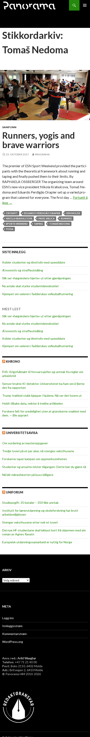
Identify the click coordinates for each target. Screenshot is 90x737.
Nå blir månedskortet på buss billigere (27, 475)
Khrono (13, 361)
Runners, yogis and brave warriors (38, 140)
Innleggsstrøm (12, 626)
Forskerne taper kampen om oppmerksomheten (34, 459)
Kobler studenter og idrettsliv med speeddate (33, 262)
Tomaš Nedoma (59, 223)
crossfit (12, 213)
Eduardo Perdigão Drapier (42, 213)
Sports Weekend (17, 223)
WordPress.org (12, 642)
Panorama (42, 154)
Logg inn (8, 618)
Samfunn (9, 127)
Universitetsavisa (22, 433)
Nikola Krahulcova (19, 218)
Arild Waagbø (26, 658)
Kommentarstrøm (14, 634)
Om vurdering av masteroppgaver (25, 443)
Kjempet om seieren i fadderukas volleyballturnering (37, 294)
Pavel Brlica (46, 218)
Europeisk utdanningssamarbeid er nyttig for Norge (37, 542)
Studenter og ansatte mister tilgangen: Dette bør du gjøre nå (44, 467)
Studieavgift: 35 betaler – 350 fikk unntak (30, 502)
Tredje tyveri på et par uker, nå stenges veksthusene (38, 451)
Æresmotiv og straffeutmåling (22, 270)
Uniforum (14, 492)
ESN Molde (73, 213)
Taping (38, 223)
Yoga (9, 229)
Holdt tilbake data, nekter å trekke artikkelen (32, 403)
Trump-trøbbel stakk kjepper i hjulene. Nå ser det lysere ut (42, 395)
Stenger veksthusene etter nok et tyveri (30, 522)
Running (66, 218)
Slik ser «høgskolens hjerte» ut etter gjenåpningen (36, 278)
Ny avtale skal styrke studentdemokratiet (30, 286)
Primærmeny (85, 5)
